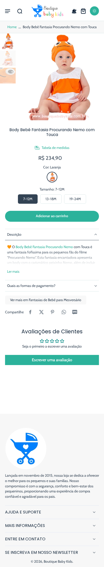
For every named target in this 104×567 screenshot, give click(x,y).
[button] (7, 11)
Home (12, 27)
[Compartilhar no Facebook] (30, 312)
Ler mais (13, 271)
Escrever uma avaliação (52, 359)
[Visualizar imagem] (8, 41)
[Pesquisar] (19, 11)
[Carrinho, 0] (83, 11)
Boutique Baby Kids (58, 561)
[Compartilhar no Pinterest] (52, 312)
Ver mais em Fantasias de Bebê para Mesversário (45, 300)
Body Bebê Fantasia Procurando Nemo (44, 247)
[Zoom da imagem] (61, 76)
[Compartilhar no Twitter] (41, 312)
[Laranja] (52, 177)
